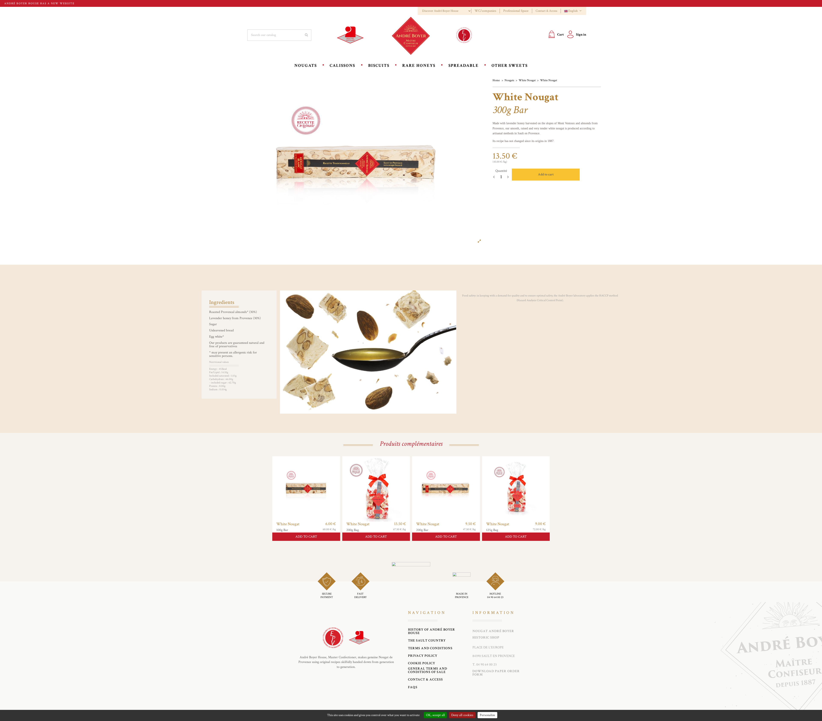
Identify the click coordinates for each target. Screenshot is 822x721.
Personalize (487, 715)
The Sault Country (427, 640)
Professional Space (516, 11)
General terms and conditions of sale (427, 670)
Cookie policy (421, 663)
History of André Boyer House (431, 631)
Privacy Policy (422, 656)
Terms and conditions (430, 648)
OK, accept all (435, 715)
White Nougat (287, 524)
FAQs (412, 687)
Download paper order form (496, 673)
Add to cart (546, 174)
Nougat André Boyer (493, 631)
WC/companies (485, 11)
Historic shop (485, 637)
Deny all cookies (462, 715)
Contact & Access (546, 11)
